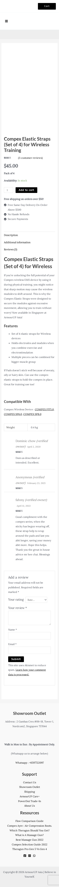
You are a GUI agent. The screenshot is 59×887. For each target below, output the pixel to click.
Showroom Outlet (29, 786)
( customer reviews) (30, 157)
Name (12, 629)
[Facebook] (24, 855)
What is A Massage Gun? (29, 835)
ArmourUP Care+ (29, 796)
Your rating (16, 599)
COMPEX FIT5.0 (44, 409)
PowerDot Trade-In (29, 801)
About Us (29, 805)
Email (12, 644)
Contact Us (29, 782)
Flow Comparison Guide (29, 821)
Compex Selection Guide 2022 (29, 844)
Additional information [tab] (17, 242)
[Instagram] (29, 855)
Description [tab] (11, 235)
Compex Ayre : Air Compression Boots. (29, 825)
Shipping (29, 791)
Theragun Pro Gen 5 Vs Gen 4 (29, 849)
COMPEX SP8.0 (32, 414)
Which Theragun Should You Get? (30, 830)
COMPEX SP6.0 (13, 414)
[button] (47, 6)
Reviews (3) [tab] (10, 249)
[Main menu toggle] (6, 21)
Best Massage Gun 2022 (29, 839)
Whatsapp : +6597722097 (29, 762)
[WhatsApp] (34, 855)
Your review (17, 608)
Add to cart (26, 190)
